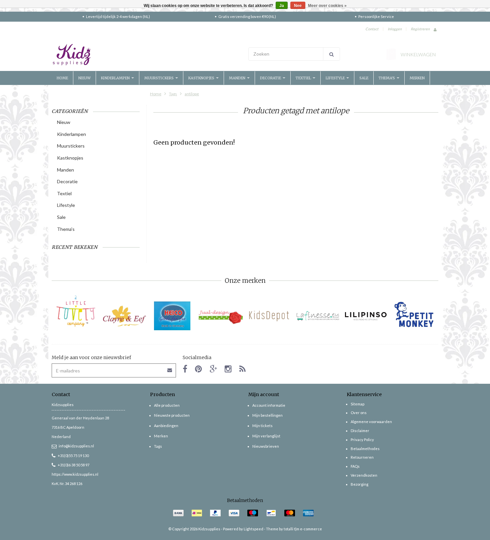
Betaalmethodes (365, 448)
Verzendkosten (364, 475)
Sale (363, 78)
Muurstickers (159, 78)
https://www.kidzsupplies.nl (75, 474)
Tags (173, 93)
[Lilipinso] (365, 315)
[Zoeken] (331, 54)
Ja (281, 5)
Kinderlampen (116, 78)
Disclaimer (360, 430)
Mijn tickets (262, 425)
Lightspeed (253, 529)
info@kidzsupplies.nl (76, 446)
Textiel (304, 78)
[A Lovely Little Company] (75, 311)
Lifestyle (336, 78)
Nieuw (84, 78)
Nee (298, 5)
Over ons (359, 412)
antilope (192, 93)
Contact (371, 29)
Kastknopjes (201, 78)
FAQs (355, 466)
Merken (417, 78)
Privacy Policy (362, 439)
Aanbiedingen (166, 425)
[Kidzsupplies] (147, 54)
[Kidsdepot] (269, 315)
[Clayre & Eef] (124, 315)
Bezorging (359, 484)
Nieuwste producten (172, 415)
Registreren (420, 29)
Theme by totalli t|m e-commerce (294, 529)
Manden (237, 78)
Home (62, 78)
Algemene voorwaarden (371, 421)
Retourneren (362, 457)
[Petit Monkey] (414, 315)
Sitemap (357, 404)
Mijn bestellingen (267, 415)
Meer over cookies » (327, 5)
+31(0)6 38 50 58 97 (73, 465)
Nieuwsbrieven (265, 446)
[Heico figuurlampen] (172, 315)
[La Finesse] (317, 315)
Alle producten (167, 405)
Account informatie (268, 405)
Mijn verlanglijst (266, 436)
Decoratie (271, 78)
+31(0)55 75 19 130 (73, 455)
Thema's (387, 78)
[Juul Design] (220, 315)
